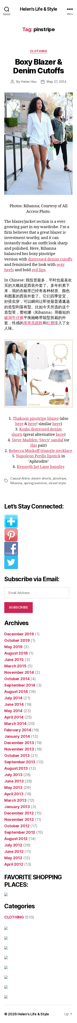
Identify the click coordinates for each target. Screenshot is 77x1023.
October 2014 (17, 679)
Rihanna (16, 483)
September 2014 (19, 685)
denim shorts (41, 478)
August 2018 (16, 653)
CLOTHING (38, 51)
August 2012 (16, 838)
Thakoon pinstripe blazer (36, 418)
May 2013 (13, 787)
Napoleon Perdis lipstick (38, 456)
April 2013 (13, 794)
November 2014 (19, 672)
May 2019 (13, 647)
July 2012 (13, 845)
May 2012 (13, 858)
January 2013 (17, 806)
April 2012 (13, 864)
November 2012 (19, 819)
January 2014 (17, 736)
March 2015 (15, 666)
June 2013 (14, 781)
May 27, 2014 (56, 82)
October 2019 (17, 640)
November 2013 (19, 749)
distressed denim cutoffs (50, 259)
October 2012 (17, 826)
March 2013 (15, 800)
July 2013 (13, 774)
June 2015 (14, 659)
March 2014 (15, 723)
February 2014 (17, 730)
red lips (38, 270)
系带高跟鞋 (33, 323)
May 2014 (13, 711)
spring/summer (35, 483)
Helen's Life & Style (38, 9)
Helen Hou (29, 82)
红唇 (50, 323)
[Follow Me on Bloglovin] (38, 521)
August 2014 (16, 691)
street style (57, 483)
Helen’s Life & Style (33, 1014)
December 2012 (19, 813)
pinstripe (59, 478)
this (33, 445)
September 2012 (19, 832)
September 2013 (19, 762)
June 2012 (14, 851)
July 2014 (13, 698)
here (19, 424)
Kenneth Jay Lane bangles (40, 466)
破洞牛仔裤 (14, 317)
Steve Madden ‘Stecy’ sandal (37, 440)
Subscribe (18, 607)
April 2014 (13, 717)
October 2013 (17, 755)
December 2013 (19, 742)
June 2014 (14, 704)
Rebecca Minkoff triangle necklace (40, 450)
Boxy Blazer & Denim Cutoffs (38, 66)
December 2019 (19, 634)
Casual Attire (20, 478)
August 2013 (16, 768)
